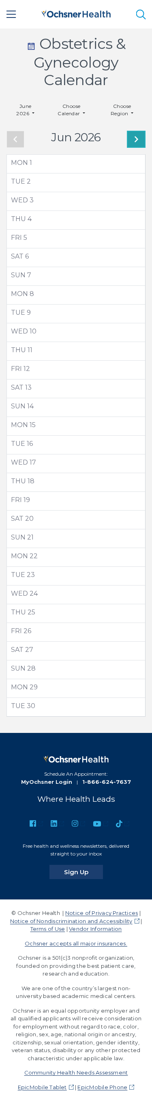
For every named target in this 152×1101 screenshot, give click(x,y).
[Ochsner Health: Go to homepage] (76, 13)
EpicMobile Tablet (42, 1087)
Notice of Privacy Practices (101, 913)
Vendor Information (95, 929)
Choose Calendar (69, 109)
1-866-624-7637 (106, 782)
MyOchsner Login (46, 782)
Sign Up (83, 872)
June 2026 (23, 109)
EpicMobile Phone (102, 1087)
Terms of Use (47, 929)
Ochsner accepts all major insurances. (76, 943)
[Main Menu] (11, 14)
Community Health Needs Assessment (76, 1072)
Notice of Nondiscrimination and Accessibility (71, 921)
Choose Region (121, 109)
